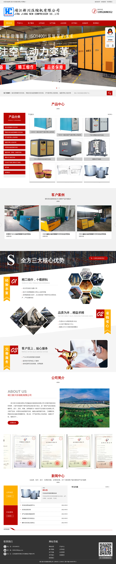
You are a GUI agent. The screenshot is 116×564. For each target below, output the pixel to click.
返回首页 (97, 1)
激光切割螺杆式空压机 (18, 93)
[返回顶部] (112, 46)
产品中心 (20, 23)
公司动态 (42, 23)
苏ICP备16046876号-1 (71, 561)
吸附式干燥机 (96, 141)
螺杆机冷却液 (69, 165)
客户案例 (31, 23)
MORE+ (110, 114)
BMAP (56, 561)
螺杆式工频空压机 (10, 157)
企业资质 (63, 23)
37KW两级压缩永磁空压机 (42, 141)
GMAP (61, 561)
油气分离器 (96, 165)
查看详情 (8, 236)
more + (10, 496)
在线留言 (103, 1)
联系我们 (109, 1)
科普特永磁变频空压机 (11, 147)
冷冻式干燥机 (69, 141)
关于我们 (74, 23)
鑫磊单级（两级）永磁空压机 (13, 152)
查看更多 (13, 422)
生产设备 (52, 23)
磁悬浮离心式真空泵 (65, 93)
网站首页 (9, 23)
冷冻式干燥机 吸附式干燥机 (13, 162)
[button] (114, 58)
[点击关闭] (113, 27)
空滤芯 (42, 165)
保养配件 (7, 172)
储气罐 (7, 167)
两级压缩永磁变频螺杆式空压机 (35, 93)
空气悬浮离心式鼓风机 (51, 93)
